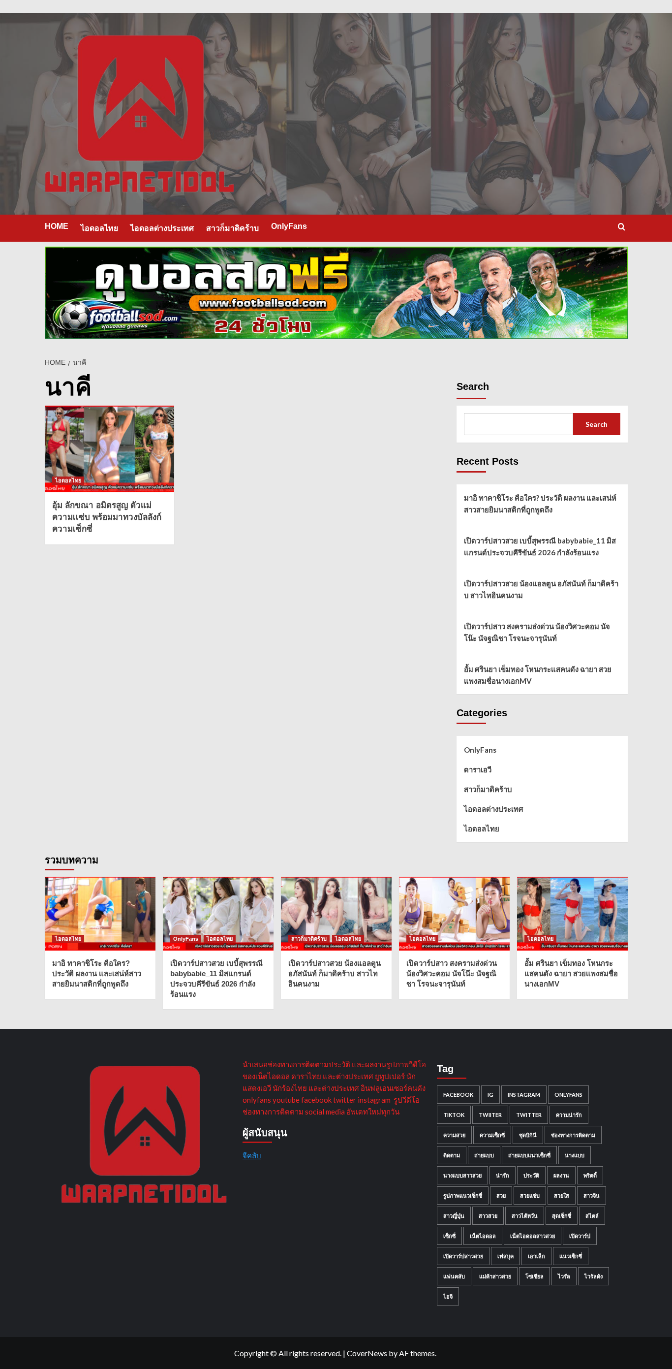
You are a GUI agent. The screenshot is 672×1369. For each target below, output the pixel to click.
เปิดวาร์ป (579, 1236)
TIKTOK (453, 1115)
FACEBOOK (458, 1094)
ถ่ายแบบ (484, 1155)
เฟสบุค (505, 1256)
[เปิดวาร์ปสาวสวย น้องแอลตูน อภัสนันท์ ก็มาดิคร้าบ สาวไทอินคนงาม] (336, 914)
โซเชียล (534, 1276)
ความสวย (454, 1135)
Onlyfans (568, 1094)
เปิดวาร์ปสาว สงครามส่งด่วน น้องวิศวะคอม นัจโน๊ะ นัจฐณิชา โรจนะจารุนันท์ (537, 632)
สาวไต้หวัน (525, 1215)
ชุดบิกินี (528, 1135)
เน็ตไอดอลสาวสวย (532, 1236)
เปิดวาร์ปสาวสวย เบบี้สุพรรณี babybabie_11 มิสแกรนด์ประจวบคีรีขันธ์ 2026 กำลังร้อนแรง (540, 546)
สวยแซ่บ (530, 1195)
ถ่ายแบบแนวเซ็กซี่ (529, 1155)
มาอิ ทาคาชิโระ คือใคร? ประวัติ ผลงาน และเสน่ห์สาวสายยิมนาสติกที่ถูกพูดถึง (540, 503)
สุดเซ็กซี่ (561, 1215)
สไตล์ (592, 1215)
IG (490, 1094)
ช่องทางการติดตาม (573, 1135)
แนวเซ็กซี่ (570, 1256)
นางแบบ (574, 1155)
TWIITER (490, 1115)
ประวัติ (531, 1175)
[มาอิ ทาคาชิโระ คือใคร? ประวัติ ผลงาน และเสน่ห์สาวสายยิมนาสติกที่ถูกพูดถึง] (100, 914)
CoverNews (367, 1353)
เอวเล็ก (536, 1256)
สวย (501, 1195)
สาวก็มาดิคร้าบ (232, 228)
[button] (621, 226)
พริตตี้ (590, 1175)
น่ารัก (502, 1175)
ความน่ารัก (569, 1115)
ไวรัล (564, 1276)
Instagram (524, 1094)
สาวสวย (488, 1215)
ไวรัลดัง (593, 1276)
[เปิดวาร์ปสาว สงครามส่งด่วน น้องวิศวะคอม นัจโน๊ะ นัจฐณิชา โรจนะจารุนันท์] (454, 914)
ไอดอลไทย (99, 228)
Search (473, 386)
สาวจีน (591, 1195)
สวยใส (561, 1195)
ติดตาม (451, 1155)
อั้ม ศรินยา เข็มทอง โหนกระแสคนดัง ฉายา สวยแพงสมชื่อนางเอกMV (537, 675)
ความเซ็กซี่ (492, 1135)
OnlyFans (289, 226)
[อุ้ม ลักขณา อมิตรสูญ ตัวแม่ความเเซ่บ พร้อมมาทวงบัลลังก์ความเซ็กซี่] (110, 449)
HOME (56, 226)
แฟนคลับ (454, 1276)
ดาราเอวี (477, 769)
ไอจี (448, 1296)
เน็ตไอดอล (483, 1236)
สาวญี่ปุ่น (453, 1215)
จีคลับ (252, 1155)
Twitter (529, 1115)
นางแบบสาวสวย (462, 1175)
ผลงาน (561, 1175)
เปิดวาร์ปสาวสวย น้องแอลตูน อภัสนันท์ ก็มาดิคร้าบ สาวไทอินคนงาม (541, 589)
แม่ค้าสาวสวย (495, 1276)
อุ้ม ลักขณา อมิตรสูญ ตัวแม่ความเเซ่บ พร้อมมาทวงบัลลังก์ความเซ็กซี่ (106, 517)
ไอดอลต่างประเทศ (162, 228)
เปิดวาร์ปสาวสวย (463, 1256)
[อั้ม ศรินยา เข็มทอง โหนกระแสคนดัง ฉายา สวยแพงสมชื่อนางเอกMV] (572, 914)
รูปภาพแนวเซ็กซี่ (462, 1195)
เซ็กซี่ (449, 1236)
